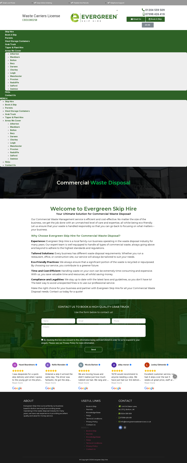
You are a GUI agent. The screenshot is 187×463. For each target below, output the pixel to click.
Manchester (16, 76)
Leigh (13, 73)
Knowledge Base (93, 412)
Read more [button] (17, 383)
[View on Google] (14, 365)
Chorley (14, 70)
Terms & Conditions (94, 419)
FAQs (7, 92)
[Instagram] (125, 427)
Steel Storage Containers (17, 41)
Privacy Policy (92, 422)
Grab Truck (10, 44)
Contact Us (10, 95)
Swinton (14, 89)
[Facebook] (120, 427)
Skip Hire (9, 31)
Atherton (14, 54)
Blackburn (15, 57)
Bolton (13, 60)
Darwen (14, 66)
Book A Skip (11, 35)
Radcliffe (14, 82)
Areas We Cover (13, 51)
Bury (12, 63)
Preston (14, 79)
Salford (13, 86)
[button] (136, 19)
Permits (9, 38)
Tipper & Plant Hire (14, 47)
